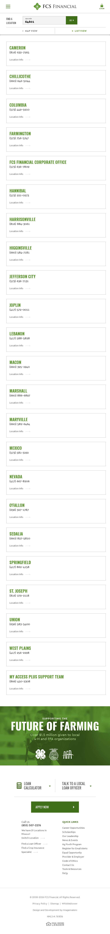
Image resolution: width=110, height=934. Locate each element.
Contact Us (68, 865)
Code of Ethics (70, 860)
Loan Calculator (32, 785)
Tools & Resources (71, 869)
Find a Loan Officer (31, 843)
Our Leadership (70, 836)
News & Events (70, 840)
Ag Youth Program (71, 844)
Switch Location (30, 837)
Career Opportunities (73, 827)
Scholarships (68, 832)
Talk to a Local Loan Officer (73, 785)
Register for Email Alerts (74, 848)
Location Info (16, 59)
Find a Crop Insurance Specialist (32, 850)
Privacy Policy (40, 903)
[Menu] (8, 6)
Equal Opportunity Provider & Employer (73, 854)
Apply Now (42, 807)
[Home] (55, 6)
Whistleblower (69, 903)
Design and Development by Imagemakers (55, 910)
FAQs (65, 873)
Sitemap (54, 903)
